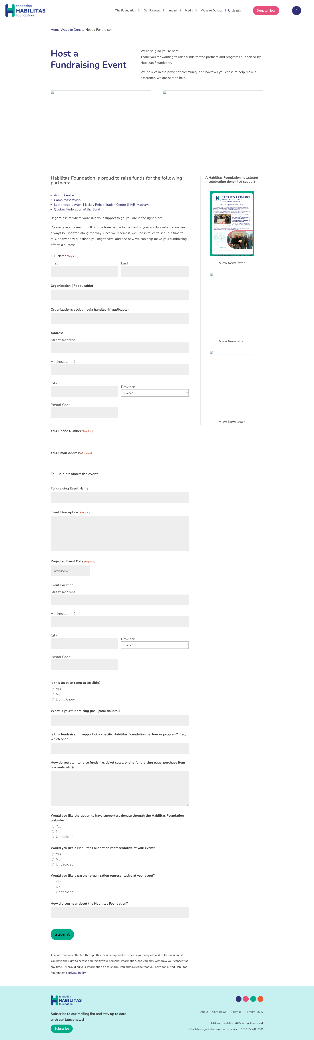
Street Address (63, 340)
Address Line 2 (63, 361)
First (54, 263)
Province (128, 386)
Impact (172, 11)
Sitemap (236, 1012)
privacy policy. (77, 973)
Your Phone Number (72, 431)
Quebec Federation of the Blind (77, 209)
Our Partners (152, 11)
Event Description (70, 512)
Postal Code (61, 404)
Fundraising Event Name (69, 488)
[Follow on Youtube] (260, 999)
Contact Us (219, 1012)
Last (124, 263)
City (54, 383)
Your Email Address (71, 453)
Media (189, 11)
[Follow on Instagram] (246, 999)
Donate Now (266, 10)
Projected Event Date (73, 561)
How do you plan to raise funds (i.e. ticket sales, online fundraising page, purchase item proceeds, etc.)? (118, 764)
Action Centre (64, 195)
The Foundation (125, 11)
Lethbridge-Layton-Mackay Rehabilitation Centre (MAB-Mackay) (101, 204)
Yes (58, 689)
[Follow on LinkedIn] (253, 999)
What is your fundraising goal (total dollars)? (85, 711)
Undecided (65, 836)
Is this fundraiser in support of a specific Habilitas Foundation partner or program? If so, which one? (118, 736)
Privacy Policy (254, 1012)
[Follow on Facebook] (238, 999)
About (204, 1012)
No (58, 694)
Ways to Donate (211, 11)
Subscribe (61, 1028)
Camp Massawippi (67, 200)
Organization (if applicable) (72, 286)
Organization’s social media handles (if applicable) (90, 309)
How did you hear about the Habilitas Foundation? (89, 903)
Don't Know (65, 699)
